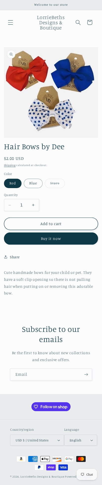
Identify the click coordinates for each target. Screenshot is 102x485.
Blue (33, 183)
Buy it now (51, 238)
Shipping (10, 165)
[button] (10, 22)
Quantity (11, 195)
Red (12, 183)
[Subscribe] (86, 375)
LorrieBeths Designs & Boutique (42, 476)
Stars (57, 184)
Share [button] (15, 257)
